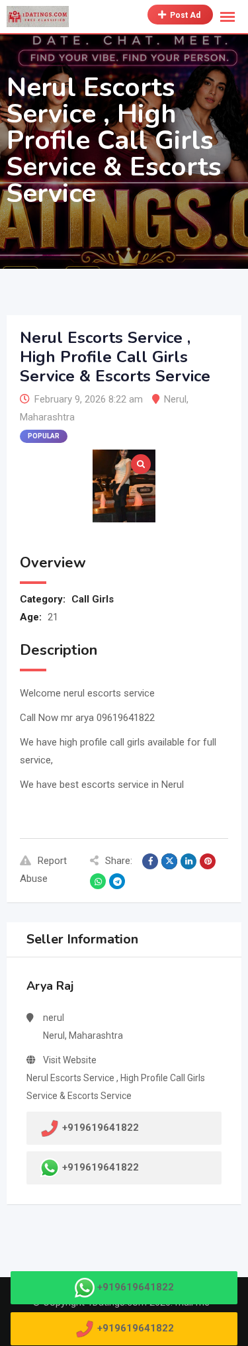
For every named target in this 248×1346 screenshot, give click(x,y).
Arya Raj (49, 986)
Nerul (175, 399)
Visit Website (70, 1060)
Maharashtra (47, 417)
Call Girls (92, 599)
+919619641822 (100, 1167)
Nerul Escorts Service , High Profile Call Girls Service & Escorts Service (115, 1087)
